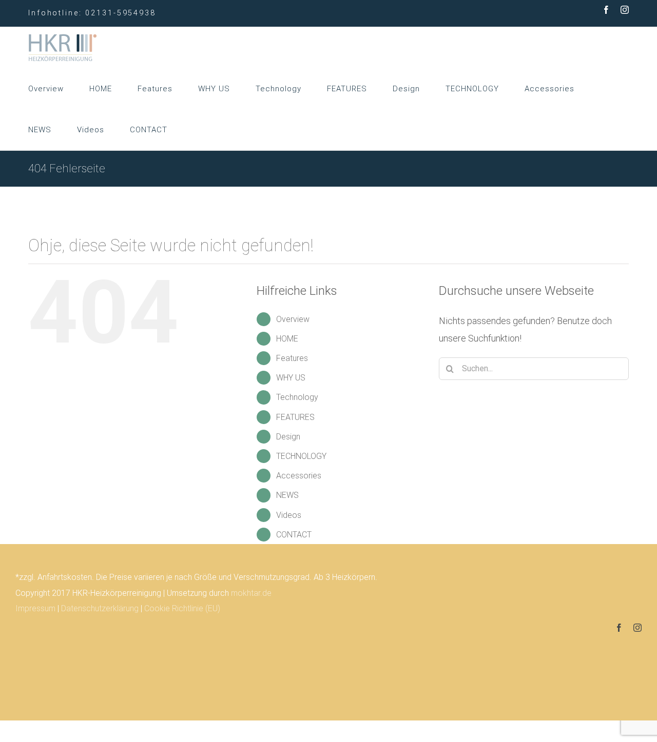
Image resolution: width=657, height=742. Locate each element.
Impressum (35, 608)
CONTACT (294, 534)
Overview (293, 319)
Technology (297, 397)
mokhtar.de (251, 593)
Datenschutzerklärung (100, 608)
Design (288, 437)
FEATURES (295, 417)
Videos (288, 515)
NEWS (287, 495)
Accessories (298, 475)
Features (292, 358)
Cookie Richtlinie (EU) (182, 608)
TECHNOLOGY (301, 456)
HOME (287, 339)
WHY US (290, 378)
